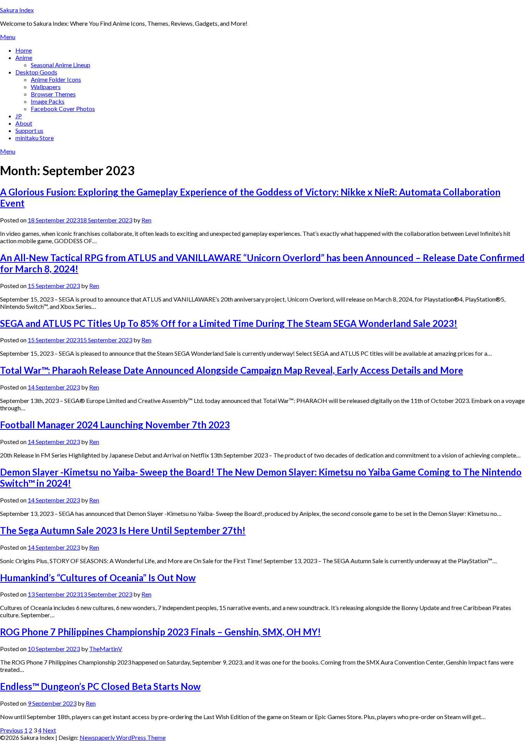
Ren (146, 220)
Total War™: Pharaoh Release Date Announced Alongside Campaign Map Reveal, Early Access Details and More (231, 370)
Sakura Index (17, 9)
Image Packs (48, 101)
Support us (29, 130)
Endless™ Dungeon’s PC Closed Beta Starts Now (100, 686)
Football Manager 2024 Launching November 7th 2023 (115, 424)
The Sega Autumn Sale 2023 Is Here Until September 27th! (123, 530)
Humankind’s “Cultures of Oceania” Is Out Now (98, 577)
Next (49, 730)
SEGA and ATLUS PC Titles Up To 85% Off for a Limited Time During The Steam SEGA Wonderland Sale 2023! (228, 323)
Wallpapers (46, 86)
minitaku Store (34, 137)
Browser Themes (53, 94)
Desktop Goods (36, 72)
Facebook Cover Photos (63, 108)
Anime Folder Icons (56, 79)
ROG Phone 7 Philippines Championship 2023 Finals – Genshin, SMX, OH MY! (160, 631)
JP (18, 115)
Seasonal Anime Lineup (60, 64)
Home (23, 50)
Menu (7, 36)
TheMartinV (105, 648)
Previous (11, 730)
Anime (23, 57)
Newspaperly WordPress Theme (123, 737)
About (23, 123)
